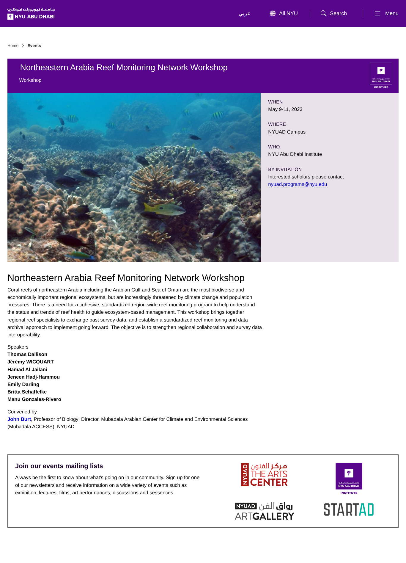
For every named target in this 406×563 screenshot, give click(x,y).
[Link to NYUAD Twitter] (11, 550)
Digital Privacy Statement (293, 549)
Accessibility (385, 549)
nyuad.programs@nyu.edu (297, 184)
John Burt (19, 419)
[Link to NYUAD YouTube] (45, 550)
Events (34, 45)
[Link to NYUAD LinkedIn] (79, 550)
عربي (245, 13)
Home (12, 45)
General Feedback (346, 549)
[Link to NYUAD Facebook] (28, 550)
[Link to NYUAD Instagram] (62, 550)
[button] (335, 13)
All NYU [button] (288, 13)
